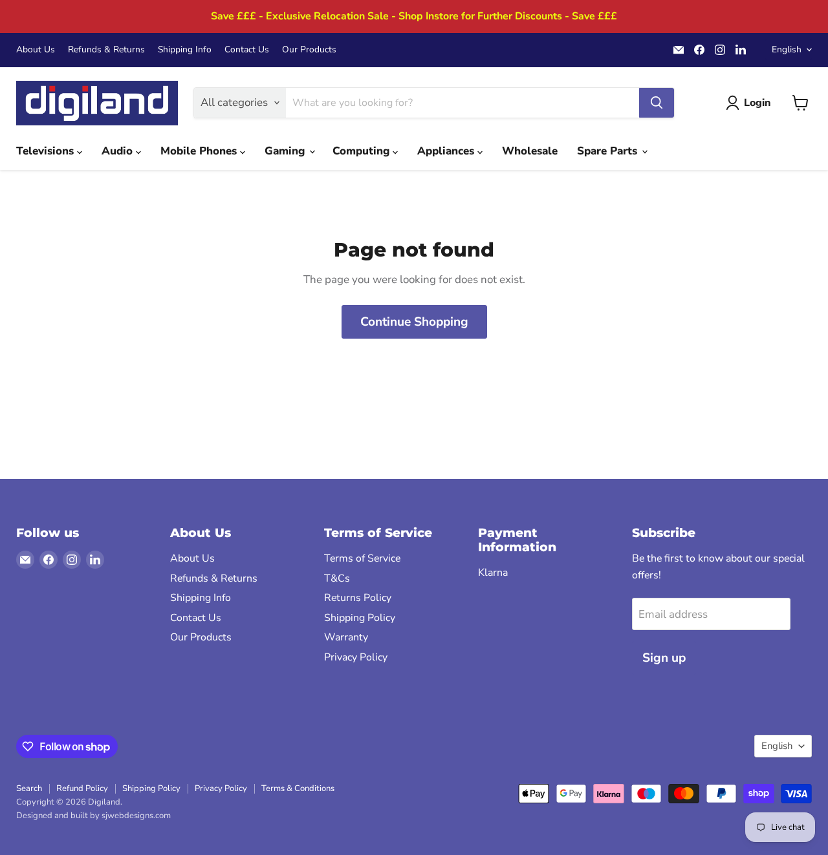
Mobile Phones (200, 150)
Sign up (664, 657)
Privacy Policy (355, 657)
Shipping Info (185, 50)
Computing (362, 150)
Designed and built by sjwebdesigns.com (93, 815)
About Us (35, 50)
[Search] (656, 103)
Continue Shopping (414, 321)
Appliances (447, 150)
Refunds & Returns (106, 50)
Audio (119, 150)
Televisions (46, 150)
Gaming (286, 150)
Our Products (309, 50)
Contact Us (246, 50)
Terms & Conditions (297, 788)
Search (29, 788)
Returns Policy (357, 598)
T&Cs (337, 578)
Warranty (346, 637)
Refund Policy (82, 788)
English (786, 49)
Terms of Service (362, 558)
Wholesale (530, 150)
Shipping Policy (359, 618)
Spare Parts (608, 150)
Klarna (493, 572)
